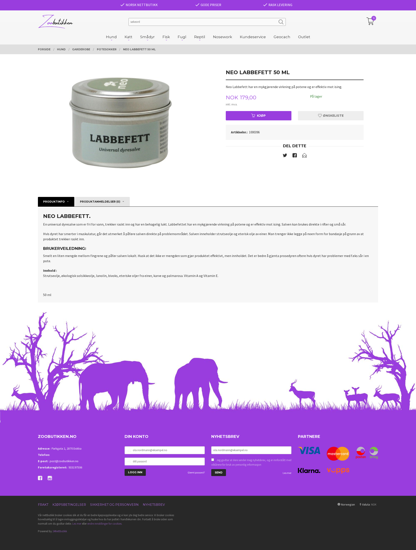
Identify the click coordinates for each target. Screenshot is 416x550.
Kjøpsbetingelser (69, 505)
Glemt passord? (196, 472)
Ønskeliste (333, 116)
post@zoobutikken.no (64, 461)
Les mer (287, 473)
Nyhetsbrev (154, 505)
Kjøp (261, 116)
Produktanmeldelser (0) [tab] (100, 201)
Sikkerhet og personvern (114, 505)
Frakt (43, 505)
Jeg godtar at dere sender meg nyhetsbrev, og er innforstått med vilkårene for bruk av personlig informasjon (251, 462)
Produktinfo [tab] (54, 201)
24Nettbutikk (59, 531)
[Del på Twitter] (285, 156)
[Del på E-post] (304, 156)
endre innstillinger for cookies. (104, 523)
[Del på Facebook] (295, 156)
